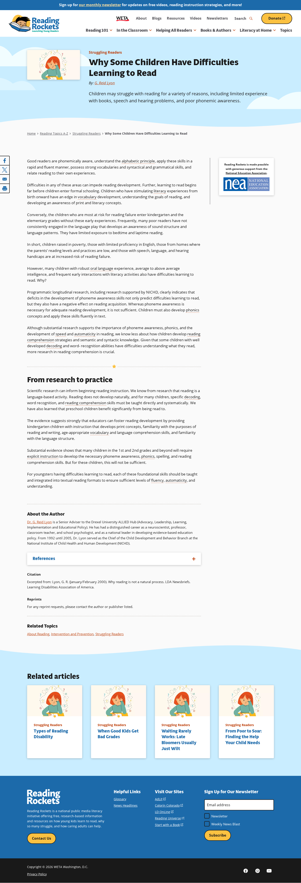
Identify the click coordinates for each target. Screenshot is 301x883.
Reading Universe (169, 818)
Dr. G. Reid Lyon (39, 522)
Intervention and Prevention (72, 634)
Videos (195, 18)
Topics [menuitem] (286, 30)
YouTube (269, 870)
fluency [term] (157, 480)
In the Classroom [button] (132, 30)
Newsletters (217, 18)
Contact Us (41, 838)
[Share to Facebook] (5, 160)
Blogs (157, 18)
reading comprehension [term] (85, 402)
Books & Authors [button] (216, 30)
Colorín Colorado (169, 805)
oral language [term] (101, 268)
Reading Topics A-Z (54, 133)
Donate (280, 20)
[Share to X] (5, 170)
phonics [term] (192, 309)
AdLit (160, 799)
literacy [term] (160, 190)
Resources (176, 18)
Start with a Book (169, 825)
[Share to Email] (5, 179)
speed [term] (61, 333)
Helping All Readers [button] (174, 30)
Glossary (120, 799)
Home (31, 133)
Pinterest (257, 870)
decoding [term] (54, 345)
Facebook (246, 870)
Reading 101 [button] (97, 30)
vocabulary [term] (87, 196)
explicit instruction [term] (42, 456)
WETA (122, 18)
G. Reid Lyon (105, 82)
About (141, 18)
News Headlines (125, 805)
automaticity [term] (85, 333)
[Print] (5, 188)
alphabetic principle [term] (138, 160)
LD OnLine (164, 812)
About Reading (38, 634)
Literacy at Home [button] (256, 30)
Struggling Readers (105, 52)
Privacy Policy (37, 874)
